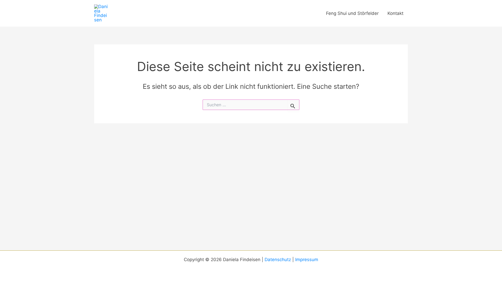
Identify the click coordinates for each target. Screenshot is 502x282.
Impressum (306, 259)
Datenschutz (278, 259)
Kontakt (395, 13)
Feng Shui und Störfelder (352, 13)
